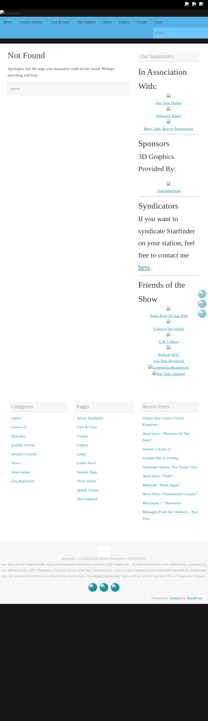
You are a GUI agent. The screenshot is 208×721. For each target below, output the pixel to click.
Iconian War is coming (160, 458)
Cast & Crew (87, 427)
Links (81, 454)
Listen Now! (86, 463)
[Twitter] (194, 4)
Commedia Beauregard (170, 367)
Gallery (83, 445)
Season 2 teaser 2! (157, 449)
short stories (20, 472)
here (144, 267)
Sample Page (87, 472)
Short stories (86, 481)
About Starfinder (90, 418)
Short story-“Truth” (158, 476)
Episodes (18, 436)
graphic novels (23, 445)
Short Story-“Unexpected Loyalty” (170, 494)
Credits (82, 436)
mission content (23, 454)
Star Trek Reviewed (168, 361)
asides (16, 418)
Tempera (175, 598)
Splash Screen (88, 490)
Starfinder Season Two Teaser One (170, 467)
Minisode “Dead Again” (162, 485)
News (15, 463)
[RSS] (201, 4)
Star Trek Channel (171, 374)
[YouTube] (187, 4)
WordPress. (195, 598)
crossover (19, 427)
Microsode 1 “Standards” (162, 503)
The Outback (87, 499)
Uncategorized (22, 481)
